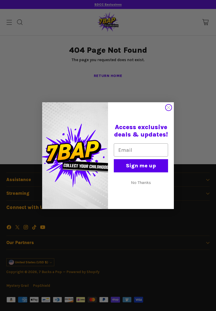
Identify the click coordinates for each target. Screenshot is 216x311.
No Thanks (141, 182)
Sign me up (141, 166)
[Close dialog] (168, 107)
